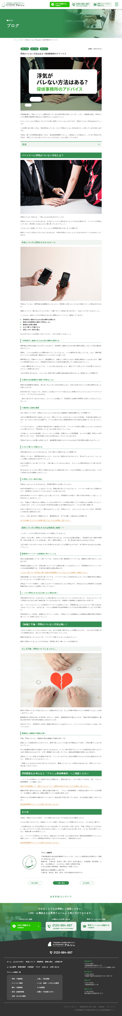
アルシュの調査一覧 (14, 972)
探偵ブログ (44, 49)
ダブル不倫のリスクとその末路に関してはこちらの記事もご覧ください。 (46, 520)
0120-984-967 (63, 952)
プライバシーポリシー (70, 1007)
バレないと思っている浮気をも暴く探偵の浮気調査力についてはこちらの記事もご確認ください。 (54, 572)
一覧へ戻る (61, 883)
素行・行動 (34, 49)
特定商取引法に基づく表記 (88, 1007)
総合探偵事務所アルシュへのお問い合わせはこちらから (39, 804)
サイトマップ (111, 1007)
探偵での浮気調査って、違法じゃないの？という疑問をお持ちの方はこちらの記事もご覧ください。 (55, 786)
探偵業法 (101, 1007)
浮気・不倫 (25, 49)
